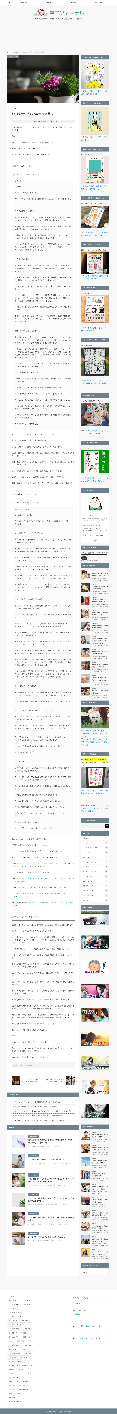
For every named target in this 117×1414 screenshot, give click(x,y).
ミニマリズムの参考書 (95, 871)
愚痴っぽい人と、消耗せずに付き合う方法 (100, 692)
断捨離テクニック (95, 886)
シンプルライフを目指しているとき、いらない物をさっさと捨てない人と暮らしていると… (100, 1232)
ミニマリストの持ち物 (95, 862)
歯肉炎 (12, 1369)
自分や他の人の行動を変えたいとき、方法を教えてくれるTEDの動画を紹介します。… (100, 1245)
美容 (11, 1385)
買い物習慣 (14, 1397)
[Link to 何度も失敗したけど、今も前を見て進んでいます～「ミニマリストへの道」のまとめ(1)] (95, 925)
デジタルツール (15, 1316)
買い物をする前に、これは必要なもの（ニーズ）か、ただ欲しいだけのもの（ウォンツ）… (100, 606)
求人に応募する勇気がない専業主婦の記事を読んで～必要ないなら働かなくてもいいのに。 (51, 1141)
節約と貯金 (14, 1381)
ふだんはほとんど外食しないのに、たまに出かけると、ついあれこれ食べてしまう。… (100, 684)
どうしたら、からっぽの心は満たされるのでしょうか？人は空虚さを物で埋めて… (100, 1219)
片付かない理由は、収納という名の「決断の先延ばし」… (100, 1175)
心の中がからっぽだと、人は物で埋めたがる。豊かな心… (100, 1214)
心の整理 (27, 1345)
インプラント (26, 1300)
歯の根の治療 (27, 1365)
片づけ (25, 1373)
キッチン (26, 1304)
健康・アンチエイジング (95, 881)
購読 (84, 558)
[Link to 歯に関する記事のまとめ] (95, 1117)
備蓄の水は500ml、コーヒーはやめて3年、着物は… (100, 653)
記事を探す (48, 2)
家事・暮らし (23, 1341)
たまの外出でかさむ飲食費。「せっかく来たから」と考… (99, 679)
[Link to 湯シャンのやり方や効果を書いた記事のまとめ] (95, 1045)
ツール (12, 1308)
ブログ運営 (26, 1321)
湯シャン (13, 1373)
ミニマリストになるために (95, 857)
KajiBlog (77, 1314)
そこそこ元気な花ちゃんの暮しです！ (88, 1326)
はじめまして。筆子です (97, 525)
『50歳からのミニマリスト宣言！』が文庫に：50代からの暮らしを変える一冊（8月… (41, 1120)
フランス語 (13, 1321)
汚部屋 (22, 1369)
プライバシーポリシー (97, 2)
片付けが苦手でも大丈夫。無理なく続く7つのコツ (46, 1237)
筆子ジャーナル (57, 1411)
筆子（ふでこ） (95, 515)
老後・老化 (23, 1385)
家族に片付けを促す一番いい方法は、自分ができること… (100, 1135)
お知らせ (95, 838)
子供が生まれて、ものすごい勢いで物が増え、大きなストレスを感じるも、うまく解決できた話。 (51, 1180)
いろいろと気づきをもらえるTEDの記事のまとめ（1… (99, 1201)
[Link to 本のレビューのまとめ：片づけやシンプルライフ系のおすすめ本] (95, 1069)
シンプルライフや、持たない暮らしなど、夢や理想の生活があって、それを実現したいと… (100, 1141)
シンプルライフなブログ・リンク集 (87, 1338)
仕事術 (26, 1329)
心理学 (12, 1349)
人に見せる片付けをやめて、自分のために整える (46, 1159)
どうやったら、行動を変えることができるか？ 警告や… (100, 1240)
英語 (11, 1389)
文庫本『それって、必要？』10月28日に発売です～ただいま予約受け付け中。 (39, 1116)
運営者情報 (24, 2)
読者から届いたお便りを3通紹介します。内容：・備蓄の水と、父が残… (100, 657)
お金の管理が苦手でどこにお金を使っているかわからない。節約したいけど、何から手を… (100, 580)
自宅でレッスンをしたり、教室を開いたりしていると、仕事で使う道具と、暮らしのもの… (100, 632)
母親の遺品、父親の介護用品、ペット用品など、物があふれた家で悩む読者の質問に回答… (100, 1154)
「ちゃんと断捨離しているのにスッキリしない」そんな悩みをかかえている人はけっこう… (100, 1180)
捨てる (28, 1353)
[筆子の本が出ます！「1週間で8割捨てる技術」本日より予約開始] (95, 788)
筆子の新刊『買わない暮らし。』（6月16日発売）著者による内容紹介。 (94, 383)
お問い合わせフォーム (88, 532)
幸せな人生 (14, 1345)
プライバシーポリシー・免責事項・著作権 (93, 536)
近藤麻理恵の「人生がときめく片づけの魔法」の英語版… (100, 1162)
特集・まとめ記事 (95, 890)
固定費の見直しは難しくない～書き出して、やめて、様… (100, 574)
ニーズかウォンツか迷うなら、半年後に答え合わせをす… (100, 600)
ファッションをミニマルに (95, 847)
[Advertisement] (58, 37)
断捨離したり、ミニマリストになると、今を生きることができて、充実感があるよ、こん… (100, 1258)
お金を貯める (95, 843)
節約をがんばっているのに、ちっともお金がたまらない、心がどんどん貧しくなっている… (100, 1193)
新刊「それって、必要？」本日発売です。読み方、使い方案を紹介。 (94, 742)
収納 (23, 1333)
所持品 (24, 1349)
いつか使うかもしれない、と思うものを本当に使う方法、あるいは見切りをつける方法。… (43, 1111)
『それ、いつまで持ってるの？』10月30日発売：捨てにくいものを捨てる (37, 1102)
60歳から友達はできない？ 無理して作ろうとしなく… (100, 613)
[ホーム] (9, 2)
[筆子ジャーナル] (58, 16)
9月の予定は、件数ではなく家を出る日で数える (100, 587)
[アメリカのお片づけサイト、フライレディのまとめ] (95, 1021)
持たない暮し (14, 1353)
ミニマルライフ (15, 1325)
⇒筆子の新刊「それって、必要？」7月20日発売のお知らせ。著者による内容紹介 (94, 733)
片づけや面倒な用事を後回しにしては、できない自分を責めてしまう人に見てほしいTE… (100, 645)
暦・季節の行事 (15, 1361)
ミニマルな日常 (13, 56)
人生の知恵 (14, 1329)
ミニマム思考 (95, 852)
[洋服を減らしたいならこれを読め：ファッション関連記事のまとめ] (95, 997)
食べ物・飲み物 (15, 1401)
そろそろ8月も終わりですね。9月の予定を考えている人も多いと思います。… (100, 593)
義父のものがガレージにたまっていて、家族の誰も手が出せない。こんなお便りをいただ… (100, 671)
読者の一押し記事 (95, 895)
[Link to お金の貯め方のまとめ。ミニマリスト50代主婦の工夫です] (95, 949)
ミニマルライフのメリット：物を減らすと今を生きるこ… (100, 1253)
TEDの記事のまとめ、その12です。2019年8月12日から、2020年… (100, 1205)
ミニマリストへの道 (95, 866)
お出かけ (12, 1300)
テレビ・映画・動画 (16, 1312)
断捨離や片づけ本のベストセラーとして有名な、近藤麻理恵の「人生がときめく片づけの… (100, 1167)
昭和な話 (23, 1357)
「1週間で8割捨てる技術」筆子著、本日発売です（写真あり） (94, 808)
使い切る (13, 1333)
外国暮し (26, 1337)
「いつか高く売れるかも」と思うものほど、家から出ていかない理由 (51, 1219)
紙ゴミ (26, 1381)
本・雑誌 (13, 1365)
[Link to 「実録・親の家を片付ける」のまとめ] (95, 973)
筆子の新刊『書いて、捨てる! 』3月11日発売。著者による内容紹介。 (35, 1106)
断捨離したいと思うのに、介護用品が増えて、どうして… (100, 1149)
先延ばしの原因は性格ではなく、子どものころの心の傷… (99, 639)
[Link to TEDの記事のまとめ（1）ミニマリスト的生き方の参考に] (95, 1093)
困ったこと (13, 1337)
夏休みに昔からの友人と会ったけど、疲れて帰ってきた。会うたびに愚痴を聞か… (100, 697)
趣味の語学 (95, 900)
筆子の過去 (14, 1377)
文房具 (12, 1357)
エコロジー (13, 1304)
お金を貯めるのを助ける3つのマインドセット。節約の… (100, 1188)
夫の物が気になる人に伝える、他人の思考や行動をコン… (100, 1227)
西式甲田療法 (23, 1389)
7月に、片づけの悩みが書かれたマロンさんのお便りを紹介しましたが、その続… (100, 619)
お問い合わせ (73, 2)
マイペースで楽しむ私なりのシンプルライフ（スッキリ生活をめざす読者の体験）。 (51, 1199)
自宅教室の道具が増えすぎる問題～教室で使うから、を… (100, 626)
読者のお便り (31, 1065)
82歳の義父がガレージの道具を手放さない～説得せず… (100, 666)
